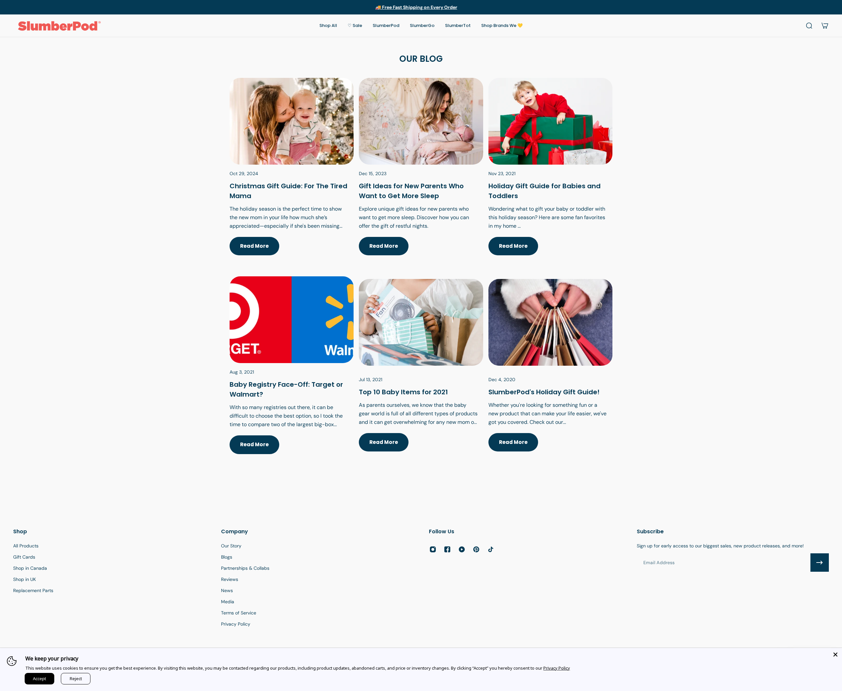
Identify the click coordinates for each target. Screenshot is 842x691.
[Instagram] (433, 549)
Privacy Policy (556, 668)
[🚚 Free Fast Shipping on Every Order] (421, 7)
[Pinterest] (476, 549)
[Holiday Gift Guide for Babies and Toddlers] (550, 174)
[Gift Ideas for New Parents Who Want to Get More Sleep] (421, 174)
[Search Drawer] (809, 25)
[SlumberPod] (550, 373)
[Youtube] (462, 549)
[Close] (835, 654)
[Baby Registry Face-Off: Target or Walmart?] (292, 373)
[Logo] (59, 25)
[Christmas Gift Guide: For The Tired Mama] (292, 174)
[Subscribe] (819, 562)
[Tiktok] (490, 549)
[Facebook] (447, 549)
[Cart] (825, 25)
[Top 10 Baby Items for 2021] (421, 373)
